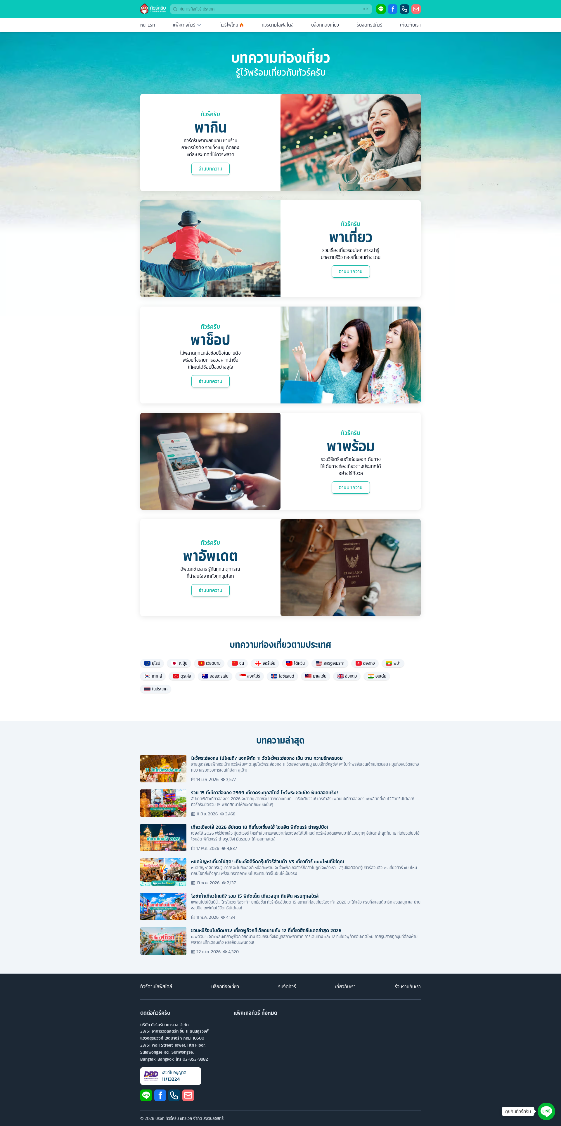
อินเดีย (380, 676)
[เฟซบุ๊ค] (392, 9)
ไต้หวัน (299, 663)
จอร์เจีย (269, 663)
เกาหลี (157, 676)
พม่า (397, 663)
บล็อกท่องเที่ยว (325, 25)
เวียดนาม (213, 663)
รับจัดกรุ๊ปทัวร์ (369, 25)
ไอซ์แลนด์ (286, 676)
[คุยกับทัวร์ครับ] (546, 1111)
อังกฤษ (351, 676)
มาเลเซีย (319, 676)
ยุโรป (156, 663)
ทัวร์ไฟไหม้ (228, 25)
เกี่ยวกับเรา (410, 25)
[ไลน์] (381, 9)
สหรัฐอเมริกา (333, 663)
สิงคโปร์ (253, 676)
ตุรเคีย (186, 676)
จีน (241, 663)
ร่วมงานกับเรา (408, 986)
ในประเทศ (159, 689)
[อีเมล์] (416, 9)
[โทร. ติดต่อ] (404, 9)
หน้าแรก (147, 25)
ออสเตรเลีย (219, 676)
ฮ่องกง (369, 663)
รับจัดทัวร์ (287, 986)
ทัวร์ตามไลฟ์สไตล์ (278, 25)
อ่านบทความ (210, 169)
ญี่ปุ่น (183, 663)
